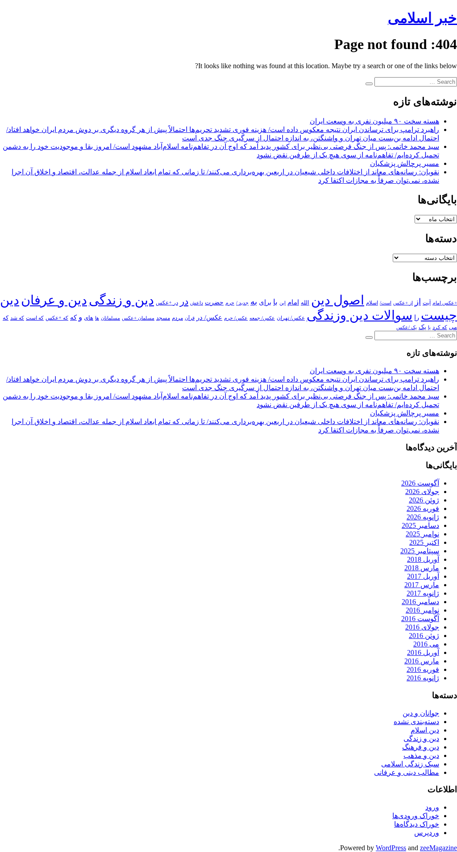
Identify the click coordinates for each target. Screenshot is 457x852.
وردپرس (426, 832)
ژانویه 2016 (423, 678)
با (275, 302)
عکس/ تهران (291, 318)
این (282, 302)
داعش (196, 302)
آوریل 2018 (423, 559)
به (253, 301)
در (184, 301)
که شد (17, 318)
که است (35, 318)
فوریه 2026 (423, 508)
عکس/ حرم (236, 318)
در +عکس (167, 303)
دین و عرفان (54, 300)
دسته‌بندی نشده (416, 721)
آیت (427, 303)
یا (429, 327)
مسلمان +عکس (138, 318)
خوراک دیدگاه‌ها (416, 824)
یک (422, 326)
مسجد (163, 318)
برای (265, 302)
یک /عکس (406, 327)
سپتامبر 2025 (419, 551)
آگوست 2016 (420, 618)
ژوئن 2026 (424, 500)
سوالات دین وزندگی (359, 315)
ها (97, 318)
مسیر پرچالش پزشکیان (404, 163)
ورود (432, 807)
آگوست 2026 (420, 483)
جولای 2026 (422, 491)
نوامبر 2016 (422, 610)
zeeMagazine (438, 848)
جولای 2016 (422, 627)
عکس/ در (209, 317)
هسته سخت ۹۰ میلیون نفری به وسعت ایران (374, 121)
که (73, 317)
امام (293, 302)
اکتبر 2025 (424, 542)
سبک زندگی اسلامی (410, 764)
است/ (385, 302)
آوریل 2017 (423, 576)
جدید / (242, 302)
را (416, 317)
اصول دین (337, 300)
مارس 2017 (421, 585)
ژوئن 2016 (424, 635)
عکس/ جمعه (262, 318)
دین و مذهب (421, 755)
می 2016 (426, 644)
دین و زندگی (121, 300)
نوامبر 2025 (422, 534)
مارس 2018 (421, 568)
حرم (229, 302)
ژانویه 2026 (423, 517)
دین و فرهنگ (420, 747)
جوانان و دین (421, 713)
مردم (177, 318)
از (418, 301)
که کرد (439, 327)
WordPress (391, 848)
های (88, 317)
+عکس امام (444, 302)
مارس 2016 (421, 661)
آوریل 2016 (423, 652)
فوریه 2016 (423, 669)
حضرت (214, 302)
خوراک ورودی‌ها (415, 815)
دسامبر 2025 (420, 525)
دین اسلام (425, 730)
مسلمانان (110, 318)
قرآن (190, 318)
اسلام (372, 303)
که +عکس (57, 318)
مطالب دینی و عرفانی (406, 772)
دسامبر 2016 (420, 601)
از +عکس (403, 302)
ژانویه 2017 (423, 593)
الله (305, 303)
